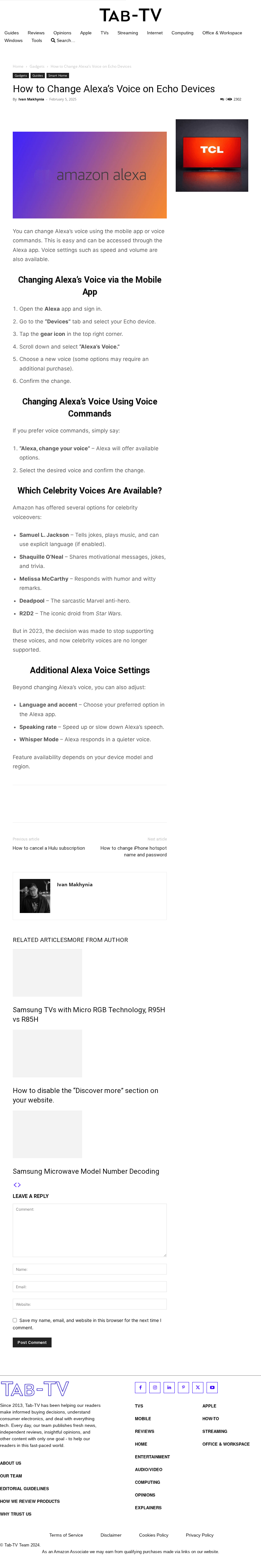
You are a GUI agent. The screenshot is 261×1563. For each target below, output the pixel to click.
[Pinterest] (48, 113)
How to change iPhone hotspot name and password (134, 851)
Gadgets (37, 66)
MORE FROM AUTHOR (97, 940)
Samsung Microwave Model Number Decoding (86, 1171)
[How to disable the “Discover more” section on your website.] (90, 1053)
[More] (78, 113)
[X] (33, 113)
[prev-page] (15, 1185)
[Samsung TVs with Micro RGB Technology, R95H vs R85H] (90, 973)
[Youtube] (212, 1387)
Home (18, 66)
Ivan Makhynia (31, 99)
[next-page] (19, 1185)
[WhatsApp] (63, 113)
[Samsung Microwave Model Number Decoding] (90, 1134)
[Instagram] (154, 1387)
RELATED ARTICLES (40, 940)
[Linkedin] (169, 1387)
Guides (37, 75)
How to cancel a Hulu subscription (49, 848)
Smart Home (57, 75)
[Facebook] (19, 113)
